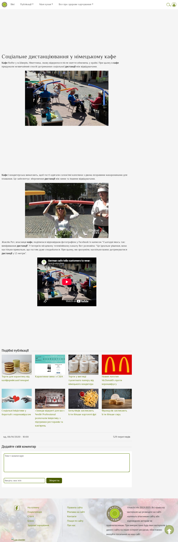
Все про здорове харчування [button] (75, 4)
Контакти (71, 516)
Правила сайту (75, 507)
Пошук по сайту (75, 521)
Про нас (71, 525)
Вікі (12, 4)
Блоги (31, 521)
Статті (31, 516)
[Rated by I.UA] (18, 539)
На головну (33, 507)
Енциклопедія (35, 512)
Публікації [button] (25, 4)
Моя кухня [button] (45, 4)
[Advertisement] (89, 28)
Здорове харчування (38, 525)
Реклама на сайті (76, 512)
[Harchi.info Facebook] (16, 508)
